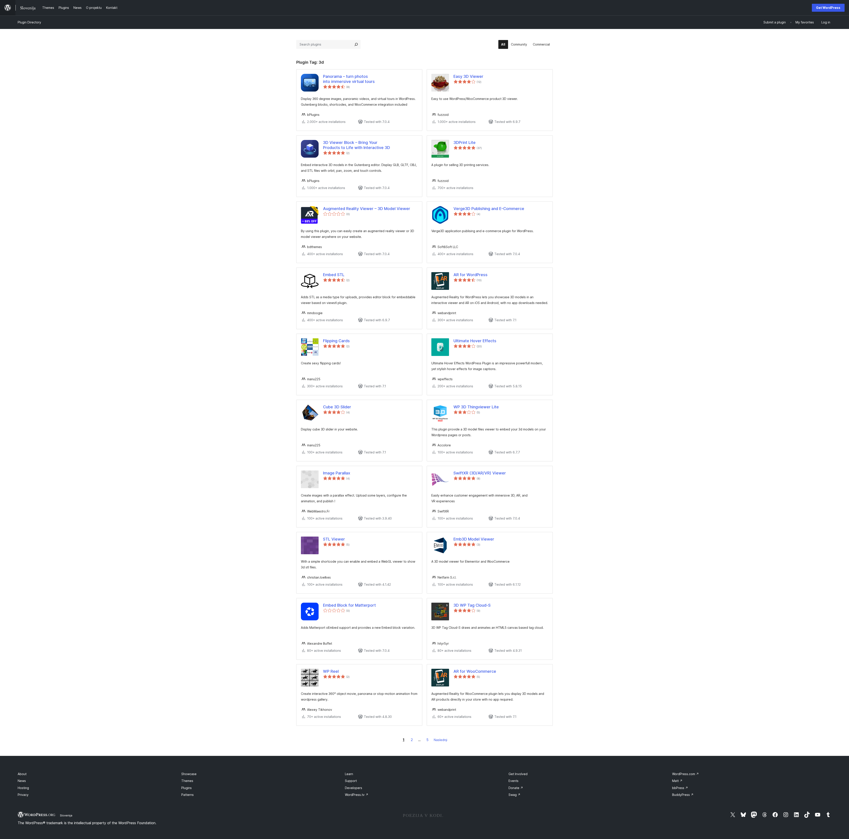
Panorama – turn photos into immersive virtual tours (349, 79)
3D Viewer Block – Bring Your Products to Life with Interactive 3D (356, 145)
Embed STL (333, 274)
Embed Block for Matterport (349, 605)
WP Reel (331, 671)
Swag (514, 795)
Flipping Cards (336, 340)
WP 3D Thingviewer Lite (476, 407)
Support (351, 781)
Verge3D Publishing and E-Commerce (488, 208)
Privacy (23, 795)
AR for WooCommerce (474, 671)
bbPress (680, 788)
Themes (187, 781)
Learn (349, 774)
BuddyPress (683, 795)
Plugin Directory (29, 22)
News (22, 781)
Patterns (187, 795)
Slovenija (66, 815)
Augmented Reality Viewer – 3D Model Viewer (366, 208)
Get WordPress (828, 8)
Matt (677, 781)
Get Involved (518, 774)
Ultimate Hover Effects (474, 340)
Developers (353, 788)
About (22, 774)
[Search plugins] (356, 44)
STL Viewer (334, 539)
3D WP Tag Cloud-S (472, 605)
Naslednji (440, 740)
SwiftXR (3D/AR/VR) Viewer (479, 473)
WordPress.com (685, 774)
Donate (516, 788)
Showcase (189, 774)
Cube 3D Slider (337, 407)
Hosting (23, 788)
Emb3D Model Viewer (473, 539)
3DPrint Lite (464, 142)
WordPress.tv (356, 795)
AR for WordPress (470, 274)
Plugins (186, 788)
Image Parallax (336, 473)
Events (513, 781)
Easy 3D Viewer (468, 76)
